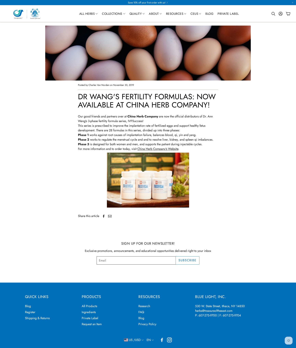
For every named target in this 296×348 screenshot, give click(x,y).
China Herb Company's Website (157, 149)
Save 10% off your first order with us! (146, 2)
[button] (273, 13)
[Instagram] (169, 340)
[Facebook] (161, 340)
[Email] (110, 216)
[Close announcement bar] (292, 2)
